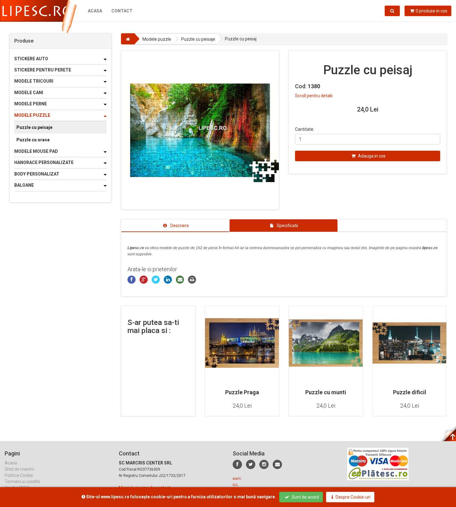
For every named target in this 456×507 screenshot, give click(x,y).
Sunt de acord (305, 497)
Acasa (95, 10)
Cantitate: (304, 129)
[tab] (175, 225)
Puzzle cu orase (33, 139)
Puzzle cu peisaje (34, 127)
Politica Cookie (19, 475)
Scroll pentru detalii (314, 95)
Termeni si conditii (22, 481)
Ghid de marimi (19, 469)
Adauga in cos (371, 155)
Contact (121, 10)
